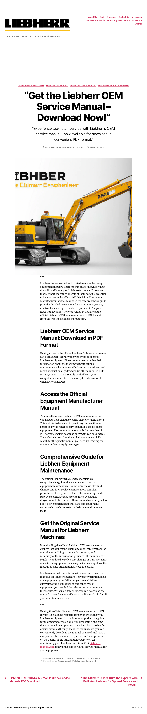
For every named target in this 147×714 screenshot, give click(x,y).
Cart (102, 17)
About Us (92, 17)
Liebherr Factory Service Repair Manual (32, 707)
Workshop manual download (113, 85)
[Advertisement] (73, 58)
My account (137, 17)
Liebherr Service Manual (83, 85)
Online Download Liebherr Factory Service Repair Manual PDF (114, 20)
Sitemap (138, 24)
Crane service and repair (31, 85)
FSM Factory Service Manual (77, 658)
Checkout (111, 17)
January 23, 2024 (97, 147)
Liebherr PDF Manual (57, 85)
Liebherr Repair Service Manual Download (65, 147)
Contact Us (124, 17)
